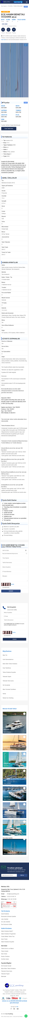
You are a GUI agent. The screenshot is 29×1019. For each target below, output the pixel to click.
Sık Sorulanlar (6, 685)
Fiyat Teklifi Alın (8, 128)
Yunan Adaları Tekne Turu (7, 936)
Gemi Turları (4, 939)
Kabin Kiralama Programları (8, 934)
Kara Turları (4, 954)
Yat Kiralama (5, 911)
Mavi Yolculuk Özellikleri (9, 689)
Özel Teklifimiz (7, 668)
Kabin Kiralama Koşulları (7, 941)
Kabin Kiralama (6, 928)
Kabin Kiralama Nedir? (7, 931)
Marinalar (3, 976)
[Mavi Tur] (14, 985)
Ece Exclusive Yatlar (6, 924)
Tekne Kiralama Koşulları (9, 672)
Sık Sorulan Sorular (6, 966)
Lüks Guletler (4, 919)
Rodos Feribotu (5, 956)
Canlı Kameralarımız (8, 659)
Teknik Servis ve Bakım (7, 948)
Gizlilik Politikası (17, 1016)
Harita (4, 693)
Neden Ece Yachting (8, 698)
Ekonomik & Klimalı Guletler (8, 916)
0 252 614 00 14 (11, 896)
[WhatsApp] (26, 1015)
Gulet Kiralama (5, 914)
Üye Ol (22, 875)
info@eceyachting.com (13, 894)
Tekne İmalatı (4, 951)
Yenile (12, 584)
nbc (17, 1006)
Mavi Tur (5, 655)
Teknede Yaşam (7, 676)
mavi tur (3, 39)
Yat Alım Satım (5, 959)
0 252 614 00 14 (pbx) (12, 609)
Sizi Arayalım (11, 607)
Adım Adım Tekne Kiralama (10, 663)
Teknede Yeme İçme (8, 681)
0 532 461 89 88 (11, 899)
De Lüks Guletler (5, 922)
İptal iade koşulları (6, 1016)
